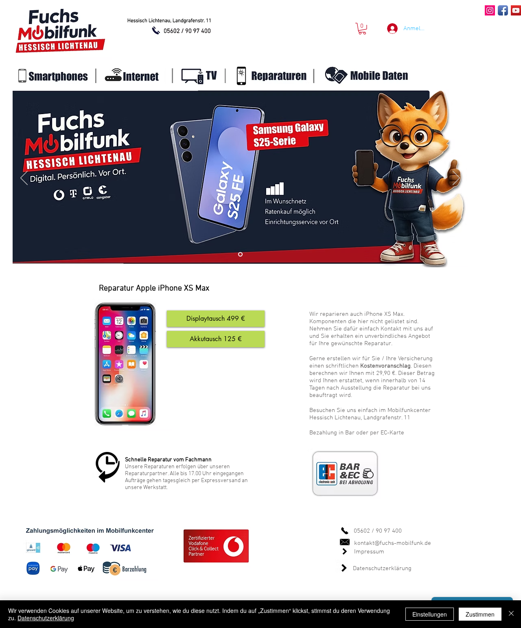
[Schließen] (511, 614)
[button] (362, 29)
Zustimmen (480, 614)
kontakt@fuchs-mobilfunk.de (392, 543)
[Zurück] (24, 178)
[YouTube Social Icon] (516, 10)
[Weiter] (456, 178)
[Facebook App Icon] (503, 10)
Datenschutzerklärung (382, 568)
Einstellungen (429, 614)
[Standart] (240, 254)
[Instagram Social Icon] (490, 10)
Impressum (369, 551)
